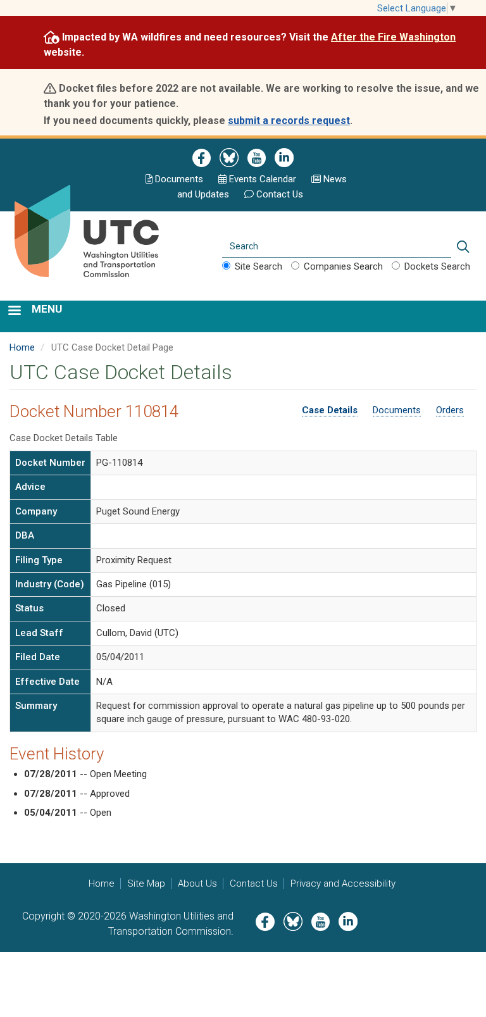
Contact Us (279, 194)
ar (261, 179)
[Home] (100, 246)
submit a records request (289, 121)
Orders (450, 410)
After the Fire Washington (393, 37)
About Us (197, 883)
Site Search (258, 266)
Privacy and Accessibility (343, 883)
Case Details (330, 410)
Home (22, 347)
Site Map (146, 883)
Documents (179, 179)
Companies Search (343, 266)
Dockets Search (437, 266)
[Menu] (14, 312)
